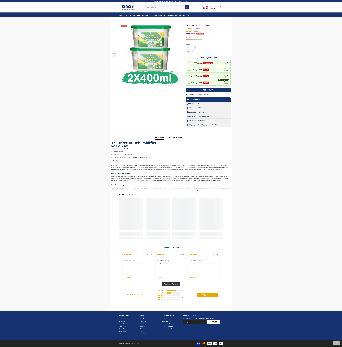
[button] (189, 31)
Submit (213, 322)
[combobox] (165, 7)
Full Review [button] (127, 277)
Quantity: (188, 44)
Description (159, 137)
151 (199, 103)
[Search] (167, 7)
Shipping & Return (175, 137)
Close (222, 1)
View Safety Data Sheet (197, 120)
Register (221, 6)
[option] (150, 54)
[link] (131, 235)
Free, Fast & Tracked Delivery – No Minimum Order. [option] (204, 1)
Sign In (215, 6)
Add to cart (208, 90)
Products (119, 20)
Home (113, 20)
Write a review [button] (207, 295)
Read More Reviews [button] (171, 284)
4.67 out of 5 (139, 294)
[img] (127, 254)
